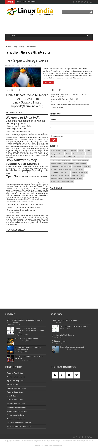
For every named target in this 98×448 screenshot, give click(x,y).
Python (61, 175)
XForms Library (55, 181)
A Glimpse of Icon (59, 341)
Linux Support (79, 169)
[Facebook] (55, 375)
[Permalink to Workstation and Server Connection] (55, 332)
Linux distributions (81, 163)
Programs (54, 175)
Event (82, 154)
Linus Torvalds (66, 160)
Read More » (48, 83)
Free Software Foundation (58, 157)
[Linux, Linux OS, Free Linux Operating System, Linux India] (29, 13)
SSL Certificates (12, 384)
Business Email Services (16, 377)
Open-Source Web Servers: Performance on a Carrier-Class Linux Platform (30, 330)
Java (52, 160)
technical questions (56, 178)
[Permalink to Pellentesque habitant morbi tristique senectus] (10, 362)
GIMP (70, 157)
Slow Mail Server (57, 107)
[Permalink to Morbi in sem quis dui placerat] (10, 344)
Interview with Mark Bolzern (63, 335)
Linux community (83, 160)
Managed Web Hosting (15, 373)
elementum (76, 154)
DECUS (68, 154)
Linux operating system (66, 169)
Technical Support (69, 178)
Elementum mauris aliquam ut (72, 347)
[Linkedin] (62, 375)
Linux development (56, 163)
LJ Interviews (55, 172)
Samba (67, 175)
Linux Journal (77, 166)
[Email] (70, 375)
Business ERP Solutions (16, 403)
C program (54, 154)
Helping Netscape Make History (64, 320)
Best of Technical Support (58, 150)
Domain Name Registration (16, 415)
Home (10, 47)
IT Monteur (79, 441)
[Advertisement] (49, 24)
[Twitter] (77, 375)
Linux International (65, 166)
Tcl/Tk (82, 175)
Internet (81, 157)
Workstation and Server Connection (74, 326)
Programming (83, 172)
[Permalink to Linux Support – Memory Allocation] (23, 86)
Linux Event (54, 166)
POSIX (67, 172)
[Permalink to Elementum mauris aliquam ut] (55, 352)
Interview (88, 157)
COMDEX (88, 150)
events (89, 154)
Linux (74, 160)
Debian (61, 154)
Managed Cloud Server (15, 392)
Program (74, 172)
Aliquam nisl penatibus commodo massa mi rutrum (28, 348)
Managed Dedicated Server (16, 388)
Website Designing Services (17, 411)
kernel (58, 160)
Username (53, 120)
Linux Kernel (86, 166)
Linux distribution (69, 163)
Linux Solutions (12, 396)
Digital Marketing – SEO (15, 381)
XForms (79, 178)
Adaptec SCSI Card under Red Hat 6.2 (64, 99)
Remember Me (57, 136)
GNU (75, 157)
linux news (54, 169)
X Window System (67, 181)
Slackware (75, 175)
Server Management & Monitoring (19, 426)
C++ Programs (72, 150)
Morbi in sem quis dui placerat (26, 339)
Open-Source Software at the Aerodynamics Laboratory (70, 105)
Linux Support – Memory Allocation (26, 60)
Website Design (54, 441)
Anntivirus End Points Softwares (19, 423)
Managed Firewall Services (16, 419)
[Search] (91, 12)
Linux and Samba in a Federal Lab (27, 2)
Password (53, 128)
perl (62, 172)
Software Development (15, 400)
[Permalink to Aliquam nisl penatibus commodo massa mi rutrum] (10, 353)
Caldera (81, 150)
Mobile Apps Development (16, 407)
